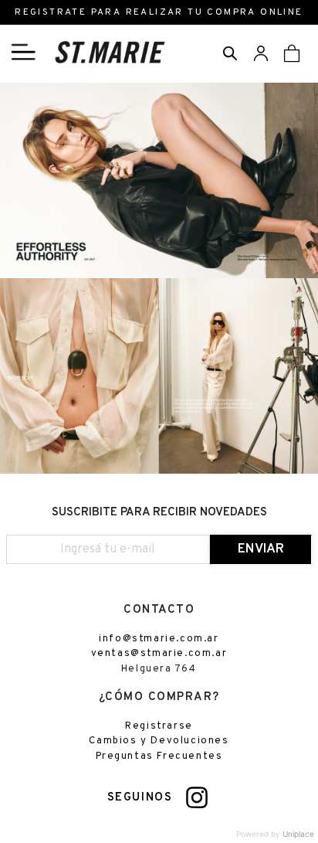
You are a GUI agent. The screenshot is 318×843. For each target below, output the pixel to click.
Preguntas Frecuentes (159, 756)
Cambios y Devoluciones (158, 741)
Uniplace (298, 833)
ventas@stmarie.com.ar (159, 654)
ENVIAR (261, 549)
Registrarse (159, 726)
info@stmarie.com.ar (158, 639)
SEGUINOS (140, 797)
